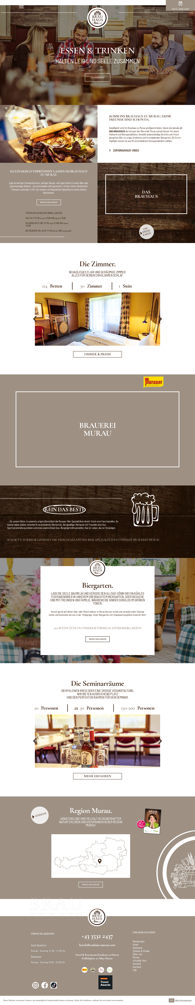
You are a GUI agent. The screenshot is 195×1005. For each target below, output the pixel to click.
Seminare (137, 947)
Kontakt (137, 963)
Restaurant (138, 941)
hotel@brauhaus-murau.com (97, 945)
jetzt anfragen (180, 9)
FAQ (134, 970)
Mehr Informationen (183, 1000)
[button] (35, 319)
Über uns (137, 954)
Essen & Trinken (97, 51)
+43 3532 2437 (97, 936)
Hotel (135, 944)
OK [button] (171, 1000)
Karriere (137, 966)
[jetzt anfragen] (180, 3)
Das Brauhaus (146, 194)
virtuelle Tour (140, 960)
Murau (136, 957)
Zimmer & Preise (141, 950)
